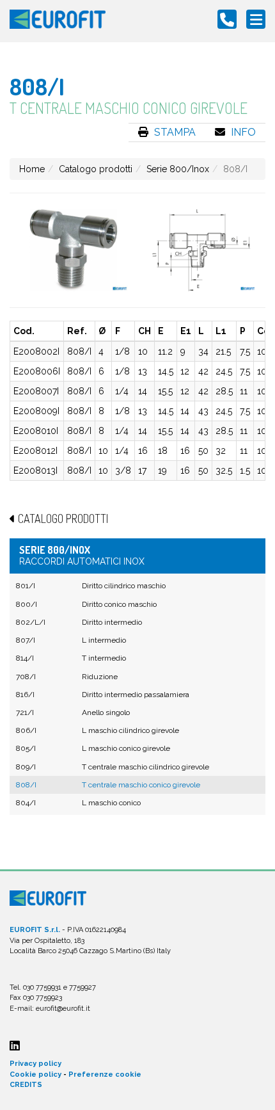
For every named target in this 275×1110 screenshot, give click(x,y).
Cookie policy (35, 1074)
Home (32, 169)
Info (242, 132)
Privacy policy (35, 1063)
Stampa (174, 132)
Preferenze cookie (104, 1074)
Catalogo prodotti (95, 169)
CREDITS (26, 1085)
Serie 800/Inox (177, 169)
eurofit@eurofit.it (63, 1008)
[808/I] (73, 250)
